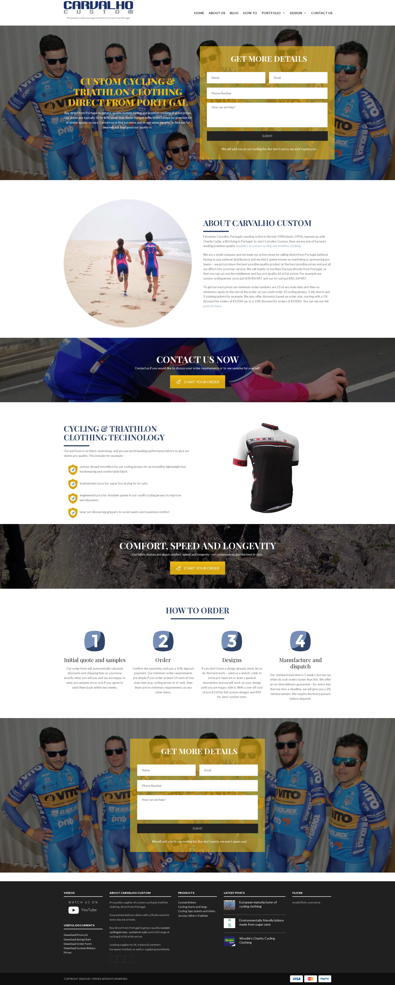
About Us (217, 13)
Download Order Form (78, 943)
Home (199, 13)
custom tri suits (138, 932)
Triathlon (202, 915)
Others (192, 915)
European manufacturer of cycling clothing (258, 904)
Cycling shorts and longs (192, 906)
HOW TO (250, 13)
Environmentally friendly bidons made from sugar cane (261, 922)
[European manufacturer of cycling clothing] (231, 909)
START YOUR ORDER (201, 382)
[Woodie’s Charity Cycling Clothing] (231, 945)
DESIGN (296, 13)
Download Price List (76, 935)
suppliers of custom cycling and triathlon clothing (268, 246)
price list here (212, 306)
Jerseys (183, 915)
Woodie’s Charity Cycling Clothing (257, 940)
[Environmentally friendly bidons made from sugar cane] (231, 927)
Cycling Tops (185, 911)
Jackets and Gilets (204, 911)
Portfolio (271, 13)
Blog (234, 13)
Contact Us (321, 13)
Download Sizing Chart (77, 939)
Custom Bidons (187, 902)
